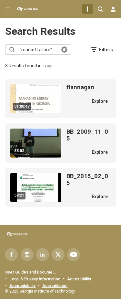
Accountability (22, 286)
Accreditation (54, 286)
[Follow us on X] (58, 254)
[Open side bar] (8, 9)
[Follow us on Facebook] (11, 254)
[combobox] (37, 49)
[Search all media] (100, 9)
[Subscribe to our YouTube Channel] (73, 254)
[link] (87, 9)
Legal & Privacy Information (34, 279)
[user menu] (113, 9)
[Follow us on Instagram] (27, 254)
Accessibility (79, 279)
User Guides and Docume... (30, 272)
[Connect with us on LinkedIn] (42, 254)
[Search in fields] (64, 49)
